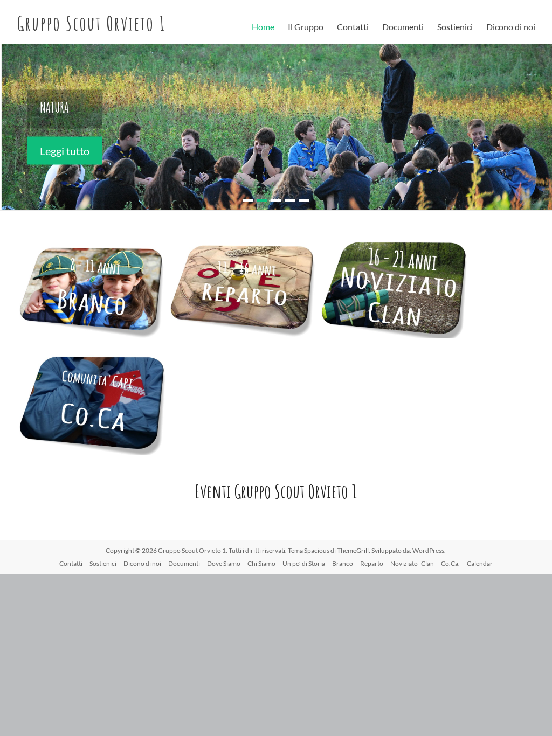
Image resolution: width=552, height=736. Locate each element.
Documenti (403, 27)
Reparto (371, 563)
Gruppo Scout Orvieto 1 (91, 23)
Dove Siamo (223, 563)
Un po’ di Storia (303, 563)
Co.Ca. (450, 563)
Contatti (353, 27)
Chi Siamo (261, 563)
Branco (342, 563)
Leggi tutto (64, 150)
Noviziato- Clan (412, 563)
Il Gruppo (305, 27)
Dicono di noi (510, 27)
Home (263, 27)
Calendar (480, 563)
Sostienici (455, 27)
